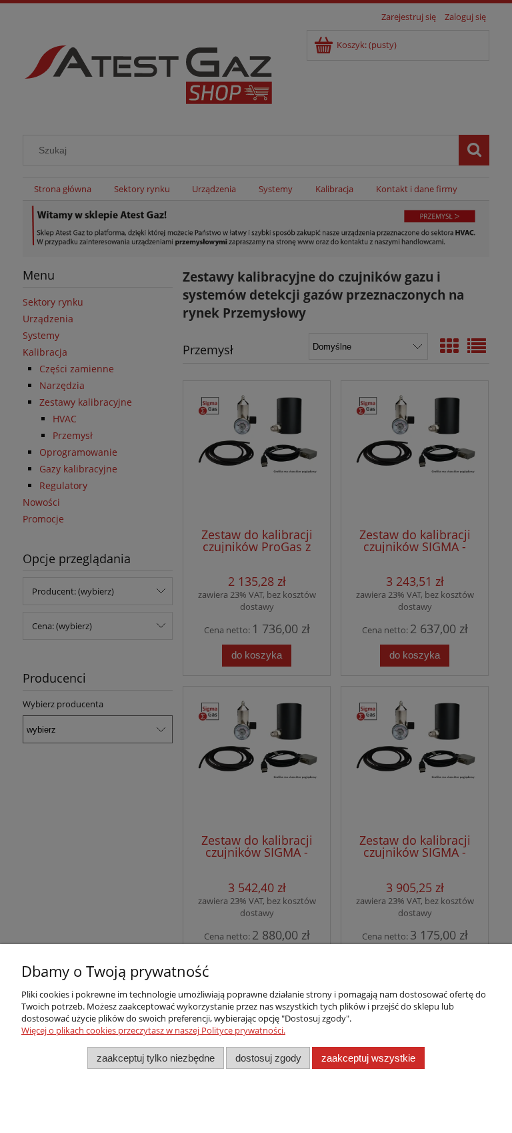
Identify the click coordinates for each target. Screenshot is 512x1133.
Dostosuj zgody (268, 1058)
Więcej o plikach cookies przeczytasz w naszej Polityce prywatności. (153, 1030)
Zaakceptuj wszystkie (368, 1058)
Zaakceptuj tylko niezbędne (156, 1058)
